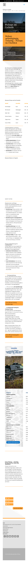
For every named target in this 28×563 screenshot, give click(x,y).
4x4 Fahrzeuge (22, 10)
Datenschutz (5, 529)
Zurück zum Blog (18, 508)
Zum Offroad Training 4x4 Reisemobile (12, 335)
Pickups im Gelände (7, 9)
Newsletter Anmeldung (12, 53)
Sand (7, 152)
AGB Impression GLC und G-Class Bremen (12, 524)
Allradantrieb (9, 135)
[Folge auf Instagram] (7, 536)
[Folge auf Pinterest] (18, 536)
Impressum (5, 530)
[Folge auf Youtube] (10, 536)
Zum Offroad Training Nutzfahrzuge (11, 303)
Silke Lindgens (8, 10)
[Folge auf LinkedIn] (13, 536)
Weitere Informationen (13, 442)
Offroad (8, 86)
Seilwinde (8, 432)
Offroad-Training (10, 286)
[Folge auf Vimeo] (15, 536)
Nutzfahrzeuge (17, 70)
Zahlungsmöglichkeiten (8, 527)
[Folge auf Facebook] (5, 536)
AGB (4, 523)
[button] (9, 498)
